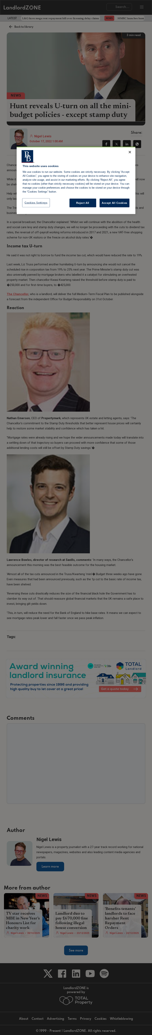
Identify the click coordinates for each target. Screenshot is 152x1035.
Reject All (82, 202)
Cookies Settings (36, 202)
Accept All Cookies (114, 202)
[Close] (129, 152)
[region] (76, 180)
